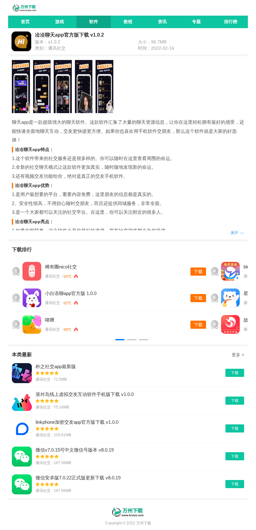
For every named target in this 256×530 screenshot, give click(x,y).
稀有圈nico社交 (61, 266)
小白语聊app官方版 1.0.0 (70, 293)
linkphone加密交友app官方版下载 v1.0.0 (77, 422)
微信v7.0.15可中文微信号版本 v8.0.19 (75, 449)
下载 (198, 271)
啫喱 (49, 319)
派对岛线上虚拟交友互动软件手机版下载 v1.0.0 (85, 394)
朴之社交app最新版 (56, 366)
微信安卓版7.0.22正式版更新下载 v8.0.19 (78, 477)
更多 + (238, 354)
